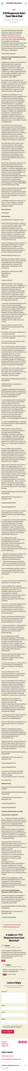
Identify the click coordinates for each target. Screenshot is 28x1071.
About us (4, 1042)
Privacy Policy (5, 1068)
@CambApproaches (7, 1056)
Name (3, 1005)
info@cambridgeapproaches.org (11, 1059)
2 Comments (15, 22)
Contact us (4, 1044)
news (14, 9)
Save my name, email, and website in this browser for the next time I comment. (12, 1026)
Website (3, 1019)
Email (3, 1012)
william (9, 20)
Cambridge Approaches (14, 3)
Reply (3, 960)
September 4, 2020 (19, 20)
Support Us (4, 1046)
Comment (4, 991)
